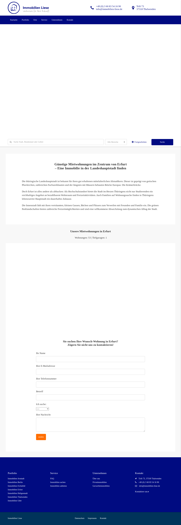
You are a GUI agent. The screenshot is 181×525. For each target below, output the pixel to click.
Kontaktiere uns (141, 492)
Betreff (39, 391)
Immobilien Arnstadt (16, 479)
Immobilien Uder (15, 501)
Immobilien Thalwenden (17, 497)
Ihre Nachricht (43, 414)
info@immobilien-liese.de (149, 486)
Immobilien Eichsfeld (16, 486)
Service (44, 20)
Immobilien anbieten (58, 486)
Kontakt (70, 20)
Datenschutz (79, 518)
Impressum (92, 518)
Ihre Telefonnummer (46, 378)
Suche (162, 142)
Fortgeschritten (140, 142)
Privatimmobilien (100, 482)
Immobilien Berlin (15, 482)
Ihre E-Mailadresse (45, 366)
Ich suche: (41, 404)
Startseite (13, 20)
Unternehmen (57, 20)
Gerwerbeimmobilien (101, 486)
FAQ (52, 479)
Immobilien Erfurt (15, 490)
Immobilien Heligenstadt (18, 493)
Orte (35, 20)
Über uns (96, 479)
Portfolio (25, 20)
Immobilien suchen (57, 482)
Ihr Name (40, 353)
